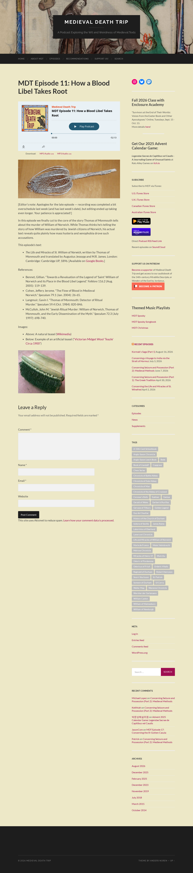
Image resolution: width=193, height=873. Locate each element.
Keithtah (136, 707)
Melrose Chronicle (142, 550)
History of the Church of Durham (149, 518)
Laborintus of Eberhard (144, 529)
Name (22, 465)
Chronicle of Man (141, 486)
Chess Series (139, 470)
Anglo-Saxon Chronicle (144, 454)
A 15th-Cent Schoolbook (145, 449)
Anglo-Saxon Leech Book (145, 459)
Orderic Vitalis (161, 566)
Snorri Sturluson (141, 577)
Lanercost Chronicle (142, 534)
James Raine (158, 523)
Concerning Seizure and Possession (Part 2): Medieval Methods (153, 369)
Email (22, 480)
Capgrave (157, 465)
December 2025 (140, 772)
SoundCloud (158, 247)
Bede (163, 459)
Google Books (94, 261)
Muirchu (161, 556)
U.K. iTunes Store (140, 199)
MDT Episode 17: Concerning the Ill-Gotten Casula (149, 731)
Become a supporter (142, 269)
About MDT (37, 58)
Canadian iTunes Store (143, 205)
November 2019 (140, 791)
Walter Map (138, 588)
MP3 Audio (47, 153)
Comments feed (140, 646)
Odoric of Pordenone (143, 561)
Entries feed (138, 640)
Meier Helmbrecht (161, 545)
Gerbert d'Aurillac (160, 502)
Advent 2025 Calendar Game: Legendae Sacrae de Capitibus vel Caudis (150, 720)
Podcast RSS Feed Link (150, 240)
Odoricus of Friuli (141, 566)
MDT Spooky (138, 315)
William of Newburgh (143, 609)
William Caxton (140, 598)
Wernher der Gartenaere (145, 593)
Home (21, 58)
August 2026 (138, 765)
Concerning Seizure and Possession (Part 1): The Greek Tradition (153, 378)
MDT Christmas (140, 327)
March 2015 (138, 803)
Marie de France (141, 545)
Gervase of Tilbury (142, 507)
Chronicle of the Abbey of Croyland (150, 491)
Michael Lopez (139, 698)
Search (119, 58)
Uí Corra (160, 582)
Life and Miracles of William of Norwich (152, 539)
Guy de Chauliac (141, 513)
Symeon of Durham (142, 582)
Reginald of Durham (142, 572)
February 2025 (139, 778)
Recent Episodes (143, 344)
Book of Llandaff (141, 465)
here (147, 126)
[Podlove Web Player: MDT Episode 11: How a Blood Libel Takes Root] (69, 126)
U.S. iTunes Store (140, 193)
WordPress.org (139, 652)
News (135, 419)
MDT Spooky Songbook (144, 321)
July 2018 (137, 797)
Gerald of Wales (140, 502)
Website (23, 496)
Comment (24, 429)
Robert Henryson (164, 572)
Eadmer (155, 497)
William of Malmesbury (144, 604)
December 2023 (140, 784)
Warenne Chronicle (158, 588)
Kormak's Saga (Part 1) (143, 351)
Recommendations (77, 58)
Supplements (138, 426)
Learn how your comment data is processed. (88, 520)
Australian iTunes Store (144, 212)
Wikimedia (64, 334)
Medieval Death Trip (97, 22)
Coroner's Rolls (140, 497)
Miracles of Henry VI (143, 556)
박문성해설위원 (140, 716)
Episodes (55, 58)
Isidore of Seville (141, 523)
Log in (135, 633)
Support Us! (102, 58)
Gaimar (166, 497)
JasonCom (137, 729)
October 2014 (139, 810)
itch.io (156, 163)
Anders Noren (158, 860)
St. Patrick (157, 577)
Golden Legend (162, 507)
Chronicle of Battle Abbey (145, 475)
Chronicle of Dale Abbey (145, 481)
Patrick (135, 738)
